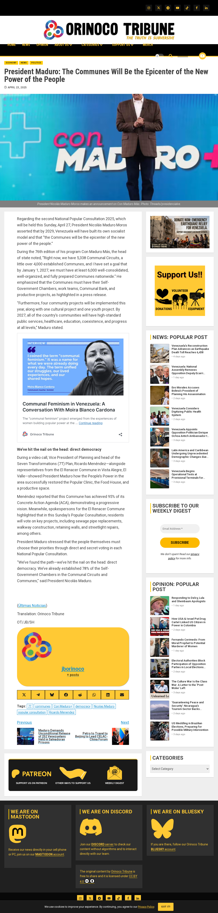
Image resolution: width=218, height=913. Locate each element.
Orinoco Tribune (121, 871)
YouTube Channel (196, 55)
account (49, 854)
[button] (170, 56)
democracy (82, 706)
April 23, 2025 (17, 87)
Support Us (121, 45)
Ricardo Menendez (62, 712)
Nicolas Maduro (104, 706)
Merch (148, 45)
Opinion (42, 45)
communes (42, 706)
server (102, 844)
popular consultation (32, 712)
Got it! (165, 906)
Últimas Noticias (32, 605)
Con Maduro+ (63, 706)
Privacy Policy (146, 906)
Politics (36, 63)
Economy (11, 63)
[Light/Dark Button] (159, 56)
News (26, 45)
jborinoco (73, 669)
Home (11, 45)
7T (30, 706)
